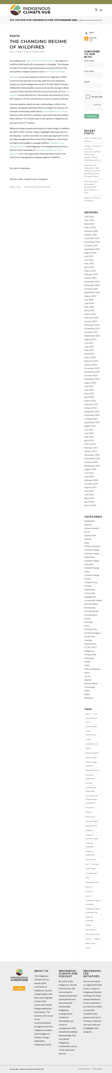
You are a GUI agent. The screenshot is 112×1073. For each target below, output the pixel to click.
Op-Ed (87, 676)
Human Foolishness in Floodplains (92, 199)
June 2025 (89, 260)
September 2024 (92, 292)
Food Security (90, 629)
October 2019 (91, 483)
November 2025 (92, 241)
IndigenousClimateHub (38, 187)
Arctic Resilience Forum (92, 720)
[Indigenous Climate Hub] (30, 10)
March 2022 (90, 400)
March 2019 (90, 505)
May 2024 (89, 306)
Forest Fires (38, 52)
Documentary (90, 614)
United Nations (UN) (93, 934)
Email (87, 81)
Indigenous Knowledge (90, 845)
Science (88, 896)
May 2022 (89, 393)
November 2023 (92, 328)
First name (89, 60)
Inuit (87, 864)
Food (86, 625)
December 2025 (92, 238)
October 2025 (91, 245)
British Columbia (92, 546)
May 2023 (89, 350)
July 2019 (88, 491)
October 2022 (91, 375)
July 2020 (88, 473)
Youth (88, 948)
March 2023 (90, 357)
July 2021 (88, 429)
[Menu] (101, 10)
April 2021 (89, 440)
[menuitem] (95, 10)
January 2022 (90, 407)
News (87, 672)
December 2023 (92, 324)
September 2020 (92, 465)
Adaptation (89, 521)
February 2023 (91, 361)
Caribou (88, 739)
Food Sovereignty (92, 633)
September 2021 (92, 422)
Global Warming (91, 826)
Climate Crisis (90, 582)
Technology (89, 687)
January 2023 (90, 364)
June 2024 (89, 303)
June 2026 (89, 216)
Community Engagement (90, 776)
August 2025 (90, 252)
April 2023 (89, 353)
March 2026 (90, 227)
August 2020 (90, 469)
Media (87, 661)
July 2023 (88, 343)
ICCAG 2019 (90, 647)
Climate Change (23, 52)
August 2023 (90, 339)
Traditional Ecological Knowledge (93, 902)
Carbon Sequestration (91, 732)
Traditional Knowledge (89, 918)
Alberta (88, 524)
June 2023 (89, 346)
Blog (12, 52)
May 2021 (89, 436)
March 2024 (90, 314)
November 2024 (92, 285)
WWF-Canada (90, 943)
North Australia (43, 150)
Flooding (88, 622)
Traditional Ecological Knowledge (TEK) (93, 910)
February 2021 (91, 447)
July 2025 (88, 256)
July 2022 (88, 386)
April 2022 (89, 397)
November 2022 (92, 371)
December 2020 (92, 455)
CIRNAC (88, 748)
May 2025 (89, 263)
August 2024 (90, 296)
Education (89, 783)
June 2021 (89, 433)
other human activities (54, 71)
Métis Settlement (92, 669)
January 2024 (90, 321)
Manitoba (89, 658)
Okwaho (87, 1021)
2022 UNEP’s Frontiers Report (40, 60)
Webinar (89, 939)
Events (87, 618)
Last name (89, 71)
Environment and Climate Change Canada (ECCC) (92, 799)
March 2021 (90, 444)
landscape (95, 864)
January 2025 (90, 278)
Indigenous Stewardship (90, 853)
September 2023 (92, 335)
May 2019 (89, 498)
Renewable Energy (92, 882)
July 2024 (88, 299)
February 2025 (91, 274)
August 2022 (90, 382)
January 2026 (90, 234)
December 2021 (92, 411)
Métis (87, 665)
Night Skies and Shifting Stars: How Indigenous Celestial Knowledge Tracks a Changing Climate (92, 171)
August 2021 (90, 426)
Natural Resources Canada (54, 111)
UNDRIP (88, 925)
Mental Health (91, 868)
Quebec (88, 679)
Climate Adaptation (92, 753)
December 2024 (92, 281)
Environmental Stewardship (91, 789)
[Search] (95, 10)
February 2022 (91, 404)
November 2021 (92, 415)
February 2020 (91, 480)
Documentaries (91, 611)
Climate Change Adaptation (91, 763)
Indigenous (90, 830)
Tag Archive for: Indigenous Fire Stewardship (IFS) (43, 20)
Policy (88, 878)
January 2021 (90, 451)
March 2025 (90, 270)
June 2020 (89, 476)
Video (87, 690)
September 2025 (92, 249)
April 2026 (89, 223)
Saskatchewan (91, 683)
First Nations (90, 807)
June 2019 (89, 494)
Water (87, 694)
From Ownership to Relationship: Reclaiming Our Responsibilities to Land (91, 187)
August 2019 (90, 487)
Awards (88, 539)
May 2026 (89, 220)
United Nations (91, 930)
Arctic (87, 531)
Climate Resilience (92, 770)
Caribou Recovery (92, 744)
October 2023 (91, 332)
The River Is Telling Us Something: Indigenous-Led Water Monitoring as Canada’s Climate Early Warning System (92, 153)
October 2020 (91, 462)
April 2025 (89, 267)
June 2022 (89, 389)
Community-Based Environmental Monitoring (93, 604)
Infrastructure (91, 859)
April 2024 (89, 310)
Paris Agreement (91, 873)
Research (89, 887)
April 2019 (89, 501)
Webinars (88, 697)
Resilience (89, 891)
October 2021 (91, 418)
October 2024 (91, 288)
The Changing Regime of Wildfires (38, 44)
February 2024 (91, 317)
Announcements (91, 528)
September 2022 (92, 379)
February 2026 (91, 231)
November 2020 (92, 458)
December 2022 (92, 368)
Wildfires (14, 77)
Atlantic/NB (90, 535)
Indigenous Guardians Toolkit (92, 836)
